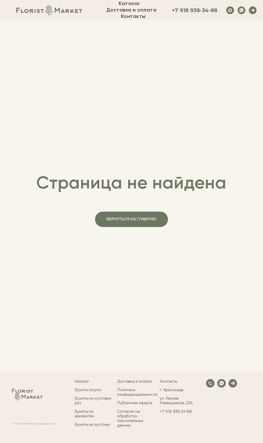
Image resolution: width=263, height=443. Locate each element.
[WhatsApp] (241, 10)
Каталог (129, 3)
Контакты (133, 16)
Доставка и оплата (131, 10)
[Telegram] (253, 10)
